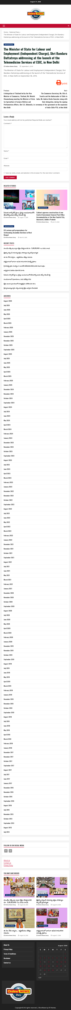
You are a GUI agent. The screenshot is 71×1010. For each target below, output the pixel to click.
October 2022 (8, 500)
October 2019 (8, 655)
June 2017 (7, 779)
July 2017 (6, 774)
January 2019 (8, 695)
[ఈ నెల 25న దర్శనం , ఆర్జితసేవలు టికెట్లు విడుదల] (19, 918)
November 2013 (8, 814)
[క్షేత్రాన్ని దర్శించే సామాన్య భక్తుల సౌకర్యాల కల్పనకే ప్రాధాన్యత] (51, 887)
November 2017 (8, 757)
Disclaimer (7, 958)
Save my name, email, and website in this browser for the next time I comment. (33, 173)
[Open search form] (68, 26)
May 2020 (7, 624)
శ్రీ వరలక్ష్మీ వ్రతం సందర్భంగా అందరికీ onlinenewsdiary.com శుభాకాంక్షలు (24, 266)
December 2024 (9, 389)
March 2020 (7, 633)
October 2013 (8, 819)
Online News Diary (11, 66)
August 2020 (8, 611)
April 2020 (7, 628)
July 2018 (7, 721)
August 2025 (8, 354)
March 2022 (7, 531)
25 (49, 970)
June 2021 (7, 571)
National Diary (9, 44)
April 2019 (7, 681)
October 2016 (8, 797)
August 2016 (8, 805)
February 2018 (8, 743)
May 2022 (7, 522)
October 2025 (8, 345)
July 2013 (7, 832)
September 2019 (9, 659)
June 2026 (7, 310)
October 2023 (8, 451)
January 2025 (8, 385)
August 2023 (8, 460)
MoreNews (42, 1008)
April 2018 (7, 735)
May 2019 (7, 677)
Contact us (7, 863)
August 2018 (8, 717)
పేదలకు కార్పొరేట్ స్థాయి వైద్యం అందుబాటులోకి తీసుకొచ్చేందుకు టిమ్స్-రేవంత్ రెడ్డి (19, 213)
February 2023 (8, 482)
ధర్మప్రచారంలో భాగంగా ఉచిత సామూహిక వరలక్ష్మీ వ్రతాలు (20, 261)
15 (65, 962)
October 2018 (8, 708)
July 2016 (7, 810)
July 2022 (7, 513)
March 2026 (7, 323)
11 (49, 962)
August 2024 (8, 407)
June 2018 (7, 726)
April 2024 (7, 425)
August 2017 (8, 770)
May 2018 (7, 730)
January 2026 (8, 332)
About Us (6, 945)
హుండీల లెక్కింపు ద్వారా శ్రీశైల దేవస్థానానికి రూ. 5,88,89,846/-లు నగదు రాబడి (27, 248)
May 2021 (7, 575)
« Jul (39, 977)
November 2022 (9, 496)
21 (61, 966)
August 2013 (8, 827)
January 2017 (8, 783)
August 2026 (8, 301)
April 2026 (7, 319)
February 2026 (8, 327)
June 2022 (7, 518)
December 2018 (8, 699)
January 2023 (8, 487)
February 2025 (8, 380)
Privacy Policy (8, 865)
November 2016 (8, 792)
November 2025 (9, 341)
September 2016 (9, 801)
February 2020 (8, 637)
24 (44, 970)
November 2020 (9, 597)
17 (44, 966)
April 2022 (7, 527)
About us (7, 860)
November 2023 (9, 447)
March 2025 (7, 376)
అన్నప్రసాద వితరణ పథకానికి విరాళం (14, 270)
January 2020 (8, 642)
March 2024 (7, 429)
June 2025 (7, 363)
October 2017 (8, 761)
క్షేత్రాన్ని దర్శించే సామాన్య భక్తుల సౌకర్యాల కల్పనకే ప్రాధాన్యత (21, 253)
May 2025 (7, 367)
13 (57, 962)
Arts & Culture (10, 895)
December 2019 (8, 646)
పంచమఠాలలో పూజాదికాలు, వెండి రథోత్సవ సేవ (17, 279)
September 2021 (9, 557)
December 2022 (9, 491)
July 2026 (7, 305)
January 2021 (8, 589)
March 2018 (7, 739)
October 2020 (8, 602)
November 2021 (8, 549)
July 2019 (7, 668)
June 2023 (7, 469)
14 (61, 962)
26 (53, 970)
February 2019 (8, 690)
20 (57, 966)
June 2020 (7, 619)
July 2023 (7, 465)
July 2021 (7, 566)
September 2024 (9, 403)
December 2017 (8, 752)
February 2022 (8, 535)
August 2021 (8, 562)
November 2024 (9, 394)
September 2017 (9, 766)
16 (40, 966)
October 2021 (8, 553)
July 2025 (7, 358)
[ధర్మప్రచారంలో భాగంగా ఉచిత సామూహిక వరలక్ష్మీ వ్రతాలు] (51, 918)
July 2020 (7, 615)
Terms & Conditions (10, 954)
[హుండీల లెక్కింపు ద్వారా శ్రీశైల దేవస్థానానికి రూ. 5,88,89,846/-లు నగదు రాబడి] (19, 887)
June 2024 (7, 416)
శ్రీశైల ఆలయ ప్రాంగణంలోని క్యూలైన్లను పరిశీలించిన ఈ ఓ (20, 284)
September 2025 (9, 350)
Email (6, 158)
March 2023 (7, 478)
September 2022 (9, 504)
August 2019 (8, 664)
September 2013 (9, 823)
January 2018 (8, 748)
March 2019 (7, 686)
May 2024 (7, 420)
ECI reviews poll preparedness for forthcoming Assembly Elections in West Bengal (18, 232)
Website (6, 166)
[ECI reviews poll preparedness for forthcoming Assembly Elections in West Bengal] (19, 226)
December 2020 (9, 593)
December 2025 (9, 336)
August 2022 (8, 509)
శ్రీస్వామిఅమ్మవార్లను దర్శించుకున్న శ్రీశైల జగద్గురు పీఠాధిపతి (21, 288)
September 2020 (9, 606)
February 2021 (8, 584)
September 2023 (9, 456)
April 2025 (7, 372)
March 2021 (7, 580)
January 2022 (8, 540)
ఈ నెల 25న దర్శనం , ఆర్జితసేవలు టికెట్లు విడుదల (18, 257)
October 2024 (8, 398)
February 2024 (8, 434)
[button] (4, 26)
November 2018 (8, 704)
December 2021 (8, 544)
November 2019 (8, 650)
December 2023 (9, 442)
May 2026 (7, 314)
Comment (8, 123)
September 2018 (9, 712)
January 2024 (8, 438)
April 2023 (7, 473)
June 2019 (7, 673)
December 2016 (8, 788)
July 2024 (7, 411)
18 (49, 966)
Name (6, 151)
